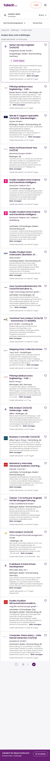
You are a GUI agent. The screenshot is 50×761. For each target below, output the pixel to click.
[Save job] (45, 45)
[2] (34, 664)
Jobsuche (5, 30)
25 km (41, 15)
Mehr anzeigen (33, 76)
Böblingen (15, 30)
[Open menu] (45, 5)
